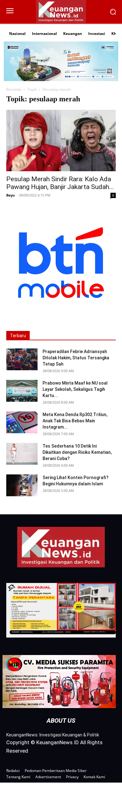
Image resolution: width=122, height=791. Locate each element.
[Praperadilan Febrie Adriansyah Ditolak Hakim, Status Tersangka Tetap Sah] (22, 359)
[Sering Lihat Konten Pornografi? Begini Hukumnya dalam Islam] (22, 485)
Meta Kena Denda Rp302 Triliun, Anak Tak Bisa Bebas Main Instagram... (75, 420)
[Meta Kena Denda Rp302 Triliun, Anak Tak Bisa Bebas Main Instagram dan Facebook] (22, 422)
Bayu (10, 195)
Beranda (13, 89)
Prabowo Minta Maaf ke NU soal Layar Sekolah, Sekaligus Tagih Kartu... (75, 389)
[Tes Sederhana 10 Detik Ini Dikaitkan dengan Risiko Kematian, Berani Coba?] (22, 454)
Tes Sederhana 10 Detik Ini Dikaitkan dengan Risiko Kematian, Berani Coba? (77, 452)
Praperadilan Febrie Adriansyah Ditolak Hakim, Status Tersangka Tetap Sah (76, 357)
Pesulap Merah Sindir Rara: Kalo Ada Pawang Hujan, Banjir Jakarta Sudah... (60, 183)
